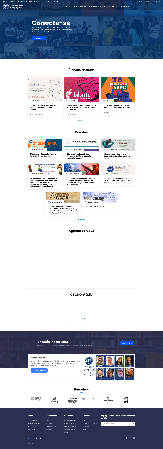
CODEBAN (49, 444)
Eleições (48, 429)
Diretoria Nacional (34, 423)
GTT (29, 426)
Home (68, 6)
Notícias (83, 6)
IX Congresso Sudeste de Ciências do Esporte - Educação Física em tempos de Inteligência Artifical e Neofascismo (81, 181)
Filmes (66, 432)
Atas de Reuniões (70, 426)
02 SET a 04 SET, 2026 (111, 149)
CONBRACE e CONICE (90, 423)
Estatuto (49, 423)
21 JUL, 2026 (109, 100)
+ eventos (81, 219)
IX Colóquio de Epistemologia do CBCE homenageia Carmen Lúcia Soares (43, 107)
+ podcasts (82, 319)
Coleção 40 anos (70, 429)
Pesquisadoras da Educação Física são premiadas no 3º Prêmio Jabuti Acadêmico (81, 107)
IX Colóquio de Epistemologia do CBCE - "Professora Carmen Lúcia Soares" (117, 180)
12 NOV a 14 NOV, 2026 (93, 202)
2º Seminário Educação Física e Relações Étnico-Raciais (43, 155)
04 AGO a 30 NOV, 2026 (38, 149)
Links (47, 420)
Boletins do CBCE (70, 423)
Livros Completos (70, 420)
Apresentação (32, 420)
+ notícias (81, 121)
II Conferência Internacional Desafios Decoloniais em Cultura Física (117, 156)
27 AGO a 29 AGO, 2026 (75, 149)
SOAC (85, 420)
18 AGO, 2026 (35, 100)
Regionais (86, 426)
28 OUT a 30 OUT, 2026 (112, 174)
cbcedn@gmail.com (9, 1)
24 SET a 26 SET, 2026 (74, 174)
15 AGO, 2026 (72, 100)
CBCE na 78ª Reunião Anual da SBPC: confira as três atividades (117, 106)
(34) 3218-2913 (35, 438)
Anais (84, 429)
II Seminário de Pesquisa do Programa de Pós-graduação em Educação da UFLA (80, 156)
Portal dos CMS (51, 426)
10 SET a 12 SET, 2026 (37, 174)
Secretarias (31, 429)
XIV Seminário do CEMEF (95, 207)
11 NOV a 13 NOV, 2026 (56, 202)
